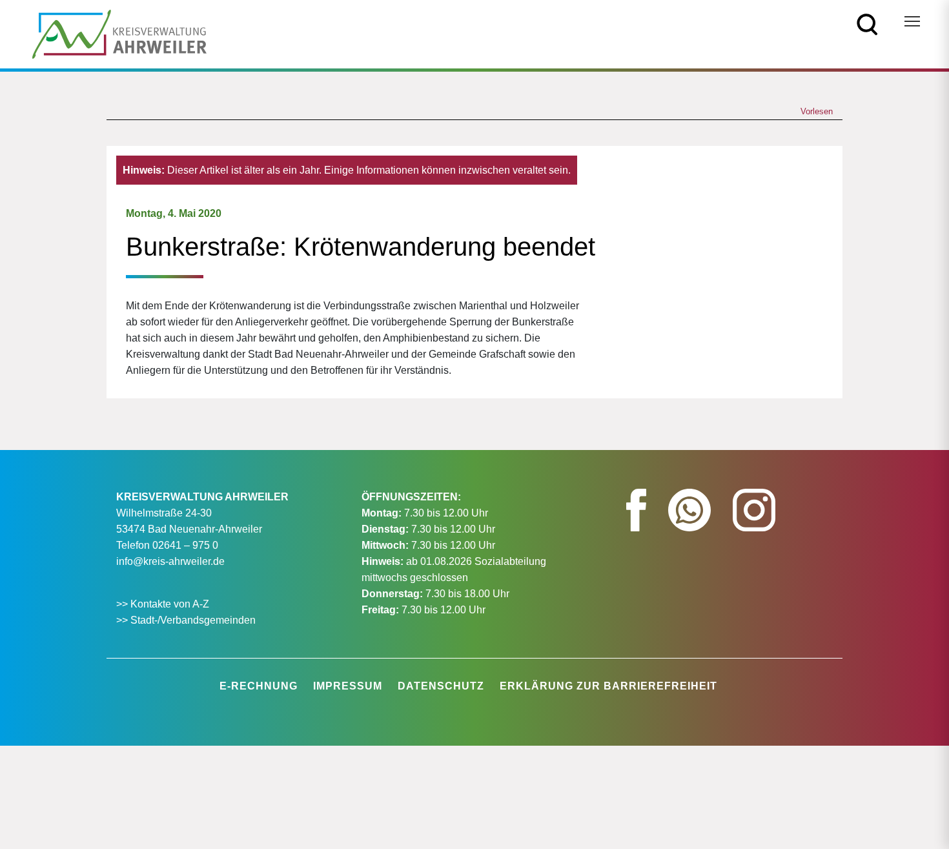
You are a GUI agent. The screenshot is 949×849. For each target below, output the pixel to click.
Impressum (347, 685)
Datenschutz (441, 685)
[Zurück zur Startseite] (119, 33)
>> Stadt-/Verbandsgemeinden (186, 620)
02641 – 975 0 (185, 545)
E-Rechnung (258, 685)
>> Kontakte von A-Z (164, 603)
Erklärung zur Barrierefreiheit (608, 685)
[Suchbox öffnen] (867, 23)
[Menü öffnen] (912, 21)
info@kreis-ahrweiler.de (170, 561)
